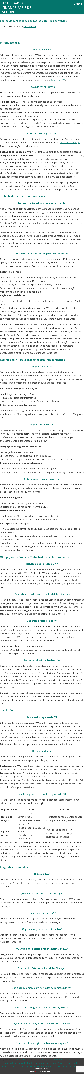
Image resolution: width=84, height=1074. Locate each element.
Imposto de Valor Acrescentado (62, 1062)
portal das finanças (10, 1066)
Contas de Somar (36, 1062)
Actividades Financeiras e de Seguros (16, 7)
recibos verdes (28, 1066)
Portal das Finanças (70, 142)
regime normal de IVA (68, 1066)
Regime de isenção (46, 1066)
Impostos (20, 1059)
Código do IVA (58, 79)
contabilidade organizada (13, 1062)
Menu (79, 3)
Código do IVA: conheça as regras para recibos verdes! (33, 21)
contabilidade (63, 1059)
